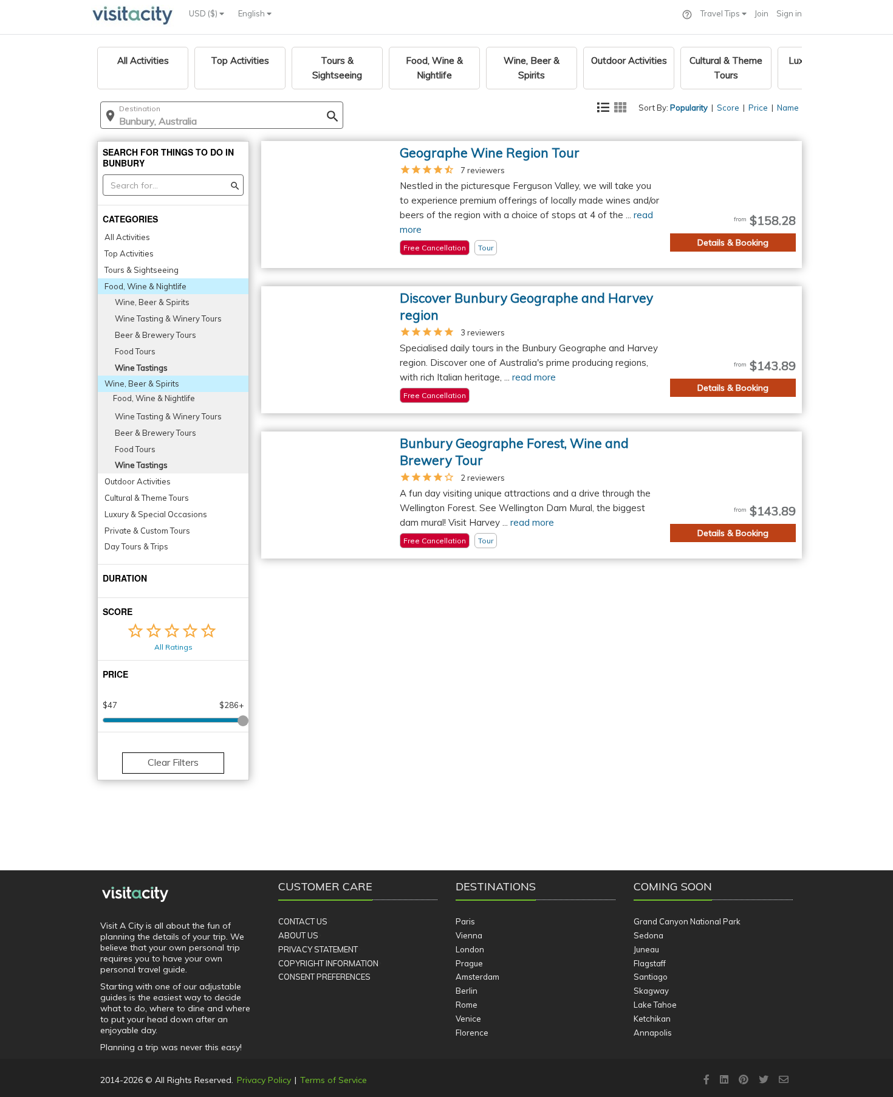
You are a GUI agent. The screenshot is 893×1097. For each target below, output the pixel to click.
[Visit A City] (135, 894)
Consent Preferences (324, 977)
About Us (298, 935)
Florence (472, 1032)
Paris (465, 921)
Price (758, 107)
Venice (468, 1018)
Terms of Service (333, 1080)
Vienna (469, 935)
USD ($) (204, 13)
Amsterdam (477, 977)
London (470, 949)
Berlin (466, 991)
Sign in (789, 13)
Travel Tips (721, 13)
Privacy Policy (264, 1080)
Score (728, 107)
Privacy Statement (318, 949)
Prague (469, 963)
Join (761, 13)
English (252, 13)
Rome (466, 1004)
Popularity (689, 107)
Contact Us (302, 921)
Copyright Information (328, 963)
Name (788, 107)
